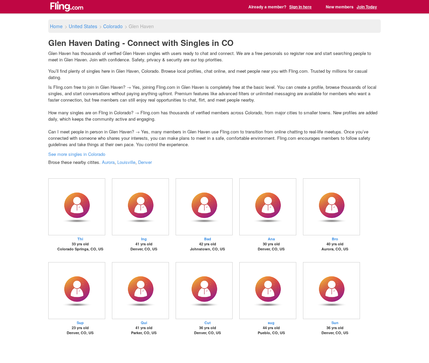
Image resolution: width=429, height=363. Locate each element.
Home (56, 26)
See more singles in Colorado (76, 154)
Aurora (108, 162)
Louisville (126, 162)
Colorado (113, 26)
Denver (145, 162)
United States (83, 26)
